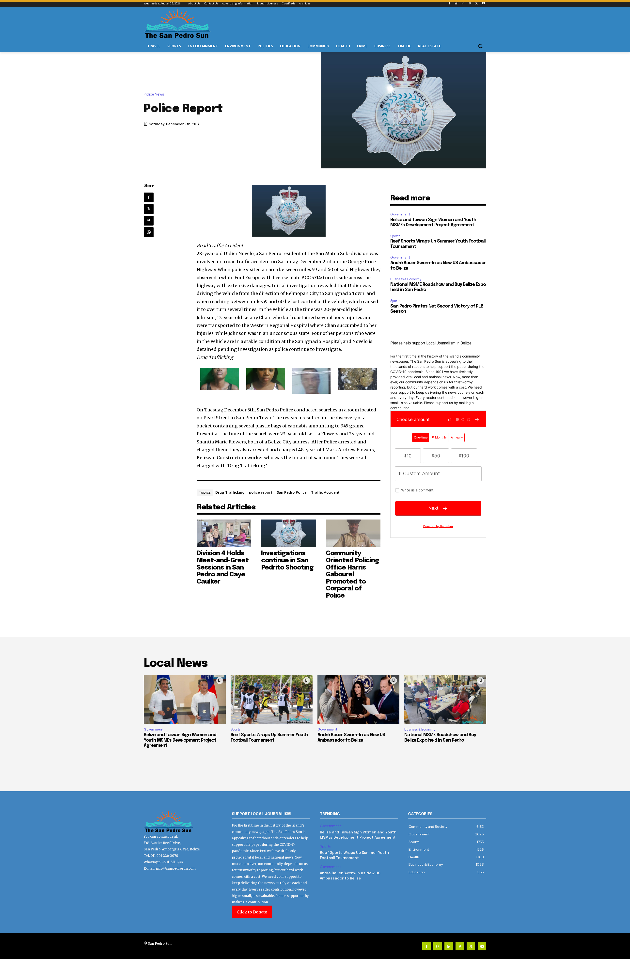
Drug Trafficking (230, 492)
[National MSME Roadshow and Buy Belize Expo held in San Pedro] (445, 699)
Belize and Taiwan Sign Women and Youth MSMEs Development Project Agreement (180, 740)
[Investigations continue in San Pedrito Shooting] (288, 533)
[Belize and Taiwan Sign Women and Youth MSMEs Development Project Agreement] (185, 699)
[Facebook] (449, 3)
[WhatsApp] (149, 232)
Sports (395, 236)
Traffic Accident (325, 492)
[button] (480, 46)
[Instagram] (456, 3)
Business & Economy (405, 279)
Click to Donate (252, 912)
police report (260, 492)
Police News (154, 94)
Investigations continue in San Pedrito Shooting (287, 560)
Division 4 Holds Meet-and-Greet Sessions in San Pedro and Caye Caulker (223, 567)
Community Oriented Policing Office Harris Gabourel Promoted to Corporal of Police (352, 574)
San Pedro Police (292, 492)
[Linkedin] (463, 3)
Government (400, 214)
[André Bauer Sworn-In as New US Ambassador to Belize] (358, 699)
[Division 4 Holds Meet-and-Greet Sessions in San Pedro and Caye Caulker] (224, 533)
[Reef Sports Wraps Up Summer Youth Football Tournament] (272, 699)
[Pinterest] (470, 3)
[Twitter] (476, 3)
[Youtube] (483, 3)
